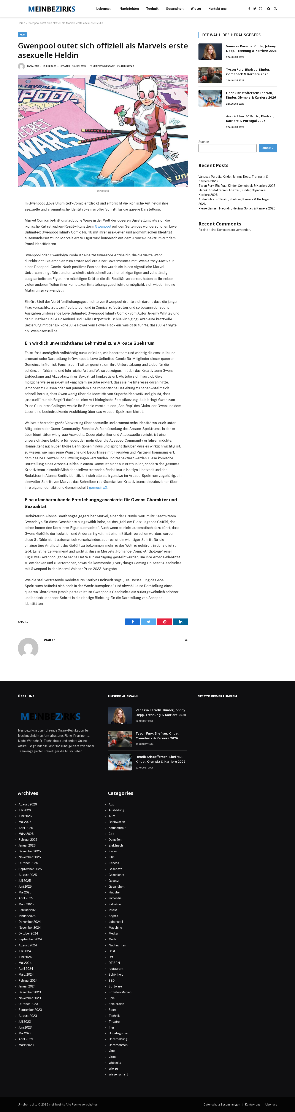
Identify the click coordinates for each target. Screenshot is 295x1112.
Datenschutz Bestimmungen (222, 1104)
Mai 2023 (25, 1033)
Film (22, 35)
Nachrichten (129, 9)
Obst (112, 951)
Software (115, 986)
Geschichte (117, 875)
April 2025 (26, 898)
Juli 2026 (25, 810)
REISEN (114, 963)
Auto (112, 816)
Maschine (115, 927)
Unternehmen (118, 1045)
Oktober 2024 (28, 933)
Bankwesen (117, 822)
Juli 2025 (25, 880)
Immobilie (115, 898)
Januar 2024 (27, 986)
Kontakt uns (217, 9)
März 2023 (26, 1045)
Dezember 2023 (30, 992)
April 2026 (26, 828)
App (111, 804)
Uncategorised (119, 1033)
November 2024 (30, 927)
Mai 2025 (25, 892)
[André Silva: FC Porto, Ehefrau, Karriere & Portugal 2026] (210, 121)
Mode (112, 939)
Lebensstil (104, 9)
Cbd (111, 834)
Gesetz (114, 880)
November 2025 (30, 857)
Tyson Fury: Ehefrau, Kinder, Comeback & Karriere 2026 (248, 71)
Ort (111, 957)
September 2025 (30, 869)
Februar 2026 (28, 839)
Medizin (114, 933)
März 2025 (26, 904)
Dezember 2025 (30, 851)
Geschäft (115, 869)
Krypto (113, 916)
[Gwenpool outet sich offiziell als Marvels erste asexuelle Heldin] (103, 131)
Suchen (203, 142)
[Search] (268, 9)
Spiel (112, 998)
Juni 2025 (25, 886)
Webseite (115, 1062)
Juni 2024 (25, 957)
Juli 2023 (25, 1021)
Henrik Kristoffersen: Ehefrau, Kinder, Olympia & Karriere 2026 (251, 95)
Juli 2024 (25, 951)
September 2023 (30, 1009)
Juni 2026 (25, 816)
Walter (34, 66)
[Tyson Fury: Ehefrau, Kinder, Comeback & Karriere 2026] (210, 75)
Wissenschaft (118, 1074)
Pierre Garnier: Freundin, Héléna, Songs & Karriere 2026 (237, 208)
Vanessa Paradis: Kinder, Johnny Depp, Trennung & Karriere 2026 (251, 48)
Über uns (271, 1104)
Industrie (115, 904)
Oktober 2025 (28, 863)
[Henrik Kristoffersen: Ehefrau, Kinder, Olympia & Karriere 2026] (210, 98)
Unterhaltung (118, 1039)
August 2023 (28, 1016)
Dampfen (115, 839)
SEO (112, 980)
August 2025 (28, 875)
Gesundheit (175, 9)
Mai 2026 (25, 822)
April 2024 (26, 968)
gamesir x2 (98, 488)
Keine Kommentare (104, 66)
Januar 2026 (27, 845)
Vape (112, 1051)
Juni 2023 (25, 1027)
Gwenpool (103, 226)
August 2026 (28, 804)
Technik (152, 9)
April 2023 (26, 1039)
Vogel (113, 1057)
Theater (114, 1021)
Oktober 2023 (28, 1004)
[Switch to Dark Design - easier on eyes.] (275, 8)
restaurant (116, 968)
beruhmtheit (117, 828)
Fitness (114, 863)
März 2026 (26, 834)
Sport (112, 1009)
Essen (113, 851)
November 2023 (30, 998)
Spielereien (116, 1004)
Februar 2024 (28, 980)
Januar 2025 (27, 916)
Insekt (113, 910)
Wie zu (196, 9)
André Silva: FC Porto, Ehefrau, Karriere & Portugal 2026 (250, 118)
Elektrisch (116, 845)
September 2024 (30, 939)
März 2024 (26, 974)
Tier (111, 1027)
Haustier (115, 892)
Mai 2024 (25, 963)
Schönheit (116, 974)
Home (21, 23)
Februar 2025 (28, 910)
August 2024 (28, 945)
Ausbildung (116, 810)
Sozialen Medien (120, 992)
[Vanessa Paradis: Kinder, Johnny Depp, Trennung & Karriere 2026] (210, 51)
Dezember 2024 (30, 921)
